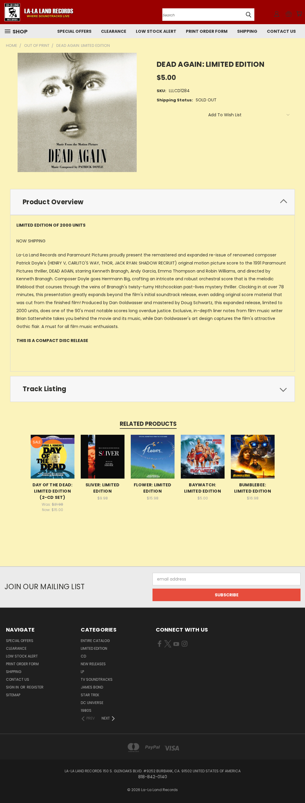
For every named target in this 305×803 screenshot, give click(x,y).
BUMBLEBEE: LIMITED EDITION (252, 488)
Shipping (247, 31)
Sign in (13, 687)
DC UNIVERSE (92, 702)
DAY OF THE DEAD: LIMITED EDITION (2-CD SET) (52, 491)
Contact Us (281, 31)
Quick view (52, 455)
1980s (86, 710)
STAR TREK (90, 694)
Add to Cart (202, 461)
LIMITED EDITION (94, 648)
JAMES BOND (92, 687)
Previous (296, 784)
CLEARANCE (113, 31)
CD (83, 656)
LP (82, 671)
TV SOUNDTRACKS (97, 679)
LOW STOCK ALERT (156, 31)
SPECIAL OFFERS (74, 31)
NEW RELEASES (93, 663)
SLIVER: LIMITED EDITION (102, 488)
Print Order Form (207, 31)
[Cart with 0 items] (299, 14)
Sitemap (13, 694)
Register (35, 687)
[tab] (152, 202)
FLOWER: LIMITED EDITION (153, 488)
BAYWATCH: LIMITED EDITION (202, 488)
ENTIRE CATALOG (95, 640)
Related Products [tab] (148, 424)
